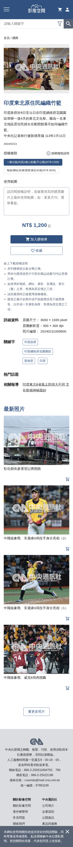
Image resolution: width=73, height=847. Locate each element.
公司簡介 (48, 805)
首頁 (7, 38)
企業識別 (48, 811)
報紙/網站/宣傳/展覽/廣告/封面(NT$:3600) (31, 170)
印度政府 (30, 342)
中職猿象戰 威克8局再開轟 (25, 678)
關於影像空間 (22, 805)
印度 (43, 360)
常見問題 (19, 817)
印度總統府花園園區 (37, 351)
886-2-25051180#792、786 (42, 770)
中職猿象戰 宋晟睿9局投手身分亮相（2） (36, 538)
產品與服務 (49, 823)
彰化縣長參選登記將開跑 (22, 469)
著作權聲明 (20, 811)
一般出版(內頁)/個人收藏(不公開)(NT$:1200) (33, 162)
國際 (15, 38)
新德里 (28, 360)
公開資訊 (48, 817)
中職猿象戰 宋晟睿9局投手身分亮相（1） (36, 608)
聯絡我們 (19, 823)
